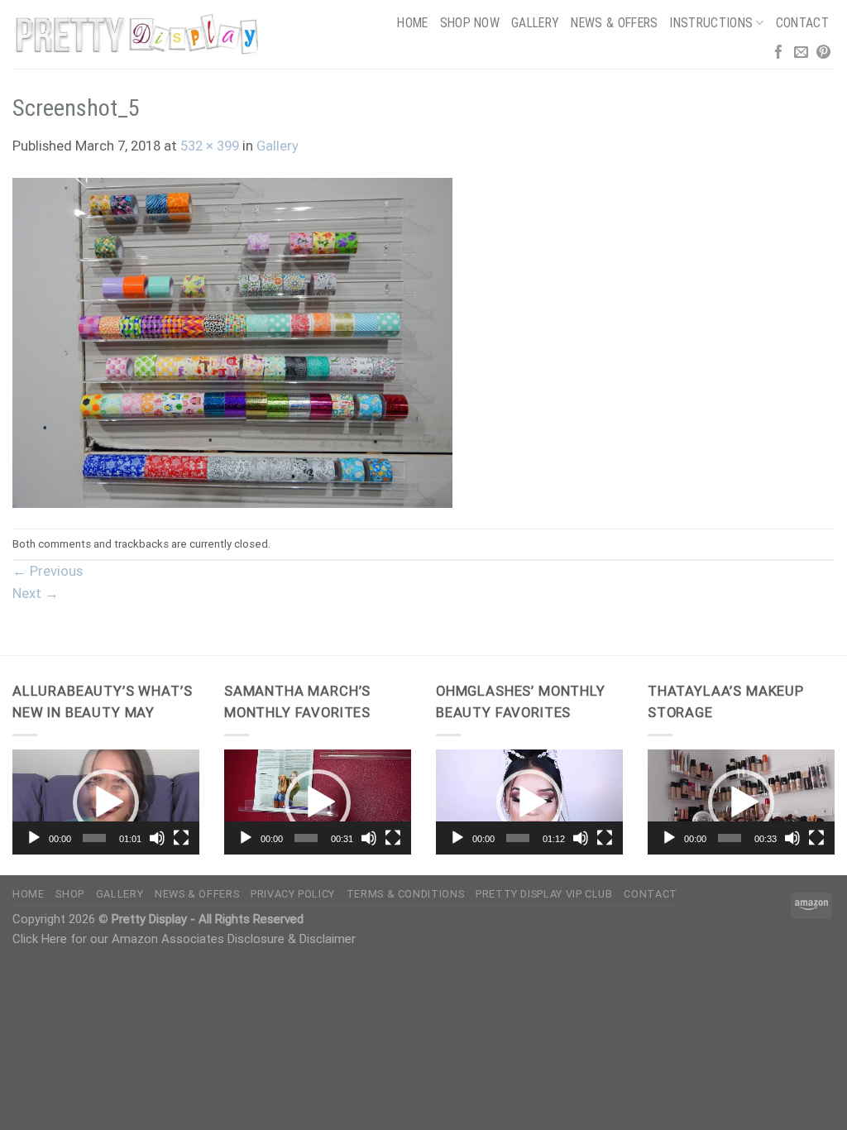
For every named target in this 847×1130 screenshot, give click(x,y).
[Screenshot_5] (232, 342)
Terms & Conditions (405, 894)
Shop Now (470, 23)
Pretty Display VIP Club (544, 894)
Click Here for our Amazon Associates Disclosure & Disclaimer (184, 938)
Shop (69, 894)
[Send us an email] (801, 53)
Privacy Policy (293, 894)
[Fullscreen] (181, 838)
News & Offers (614, 23)
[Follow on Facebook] (779, 53)
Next (35, 593)
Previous (47, 571)
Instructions (711, 23)
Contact (802, 23)
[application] (105, 802)
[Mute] (157, 838)
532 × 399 (209, 146)
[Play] (34, 838)
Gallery (535, 23)
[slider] (94, 838)
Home (412, 23)
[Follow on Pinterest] (823, 53)
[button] (106, 802)
